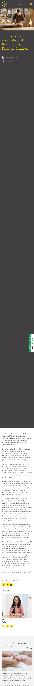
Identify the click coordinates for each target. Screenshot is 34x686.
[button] (4, 585)
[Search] (15, 4)
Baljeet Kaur (6, 619)
